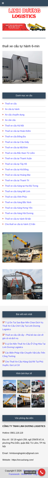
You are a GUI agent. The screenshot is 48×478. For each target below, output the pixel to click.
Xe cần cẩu (10, 120)
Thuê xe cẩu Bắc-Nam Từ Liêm (20, 153)
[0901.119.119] (41, 472)
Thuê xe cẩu (11, 103)
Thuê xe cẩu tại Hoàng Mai (17, 175)
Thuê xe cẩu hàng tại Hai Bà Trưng (21, 186)
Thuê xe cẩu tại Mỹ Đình (16, 147)
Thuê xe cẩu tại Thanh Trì (17, 180)
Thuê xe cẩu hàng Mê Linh (17, 191)
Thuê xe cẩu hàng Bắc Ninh (18, 202)
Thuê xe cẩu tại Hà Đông (17, 169)
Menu (24, 3)
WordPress (26, 474)
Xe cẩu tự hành (12, 109)
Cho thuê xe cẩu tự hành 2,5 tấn (20, 224)
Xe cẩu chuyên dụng (14, 115)
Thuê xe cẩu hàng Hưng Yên (18, 208)
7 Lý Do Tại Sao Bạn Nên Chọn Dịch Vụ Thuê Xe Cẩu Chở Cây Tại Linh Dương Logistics (22, 326)
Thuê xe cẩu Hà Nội (14, 125)
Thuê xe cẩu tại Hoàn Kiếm (18, 131)
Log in (36, 474)
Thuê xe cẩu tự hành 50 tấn (18, 219)
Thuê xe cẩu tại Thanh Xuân (18, 158)
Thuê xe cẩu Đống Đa (15, 136)
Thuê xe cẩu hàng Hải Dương (19, 213)
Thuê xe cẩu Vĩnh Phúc (16, 197)
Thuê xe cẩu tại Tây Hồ (16, 164)
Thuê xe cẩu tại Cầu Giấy (17, 142)
